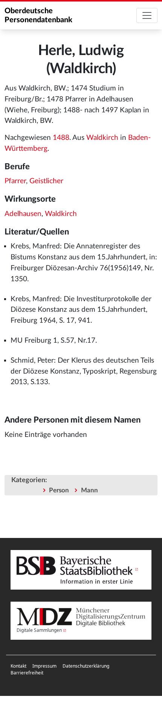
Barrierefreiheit (27, 673)
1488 (61, 137)
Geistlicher (46, 181)
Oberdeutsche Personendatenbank (38, 15)
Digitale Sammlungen (39, 630)
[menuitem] (18, 666)
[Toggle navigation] (146, 15)
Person (59, 490)
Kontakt (18, 666)
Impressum (44, 666)
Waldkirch (102, 137)
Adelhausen (23, 214)
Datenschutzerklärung (86, 666)
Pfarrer (15, 181)
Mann (89, 490)
